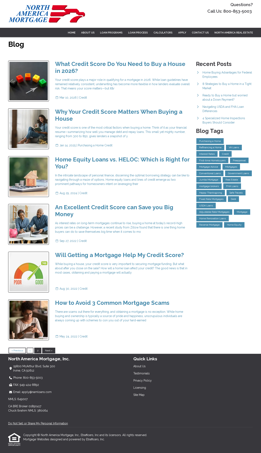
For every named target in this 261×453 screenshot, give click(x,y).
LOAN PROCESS (138, 32)
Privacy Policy (142, 380)
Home (71, 32)
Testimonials (141, 373)
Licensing (139, 387)
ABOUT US (88, 32)
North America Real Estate (234, 32)
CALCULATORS (163, 32)
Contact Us (200, 32)
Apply (182, 32)
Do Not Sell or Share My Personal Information (38, 423)
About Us (139, 366)
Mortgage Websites (36, 439)
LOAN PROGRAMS (111, 32)
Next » (48, 350)
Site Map (139, 394)
